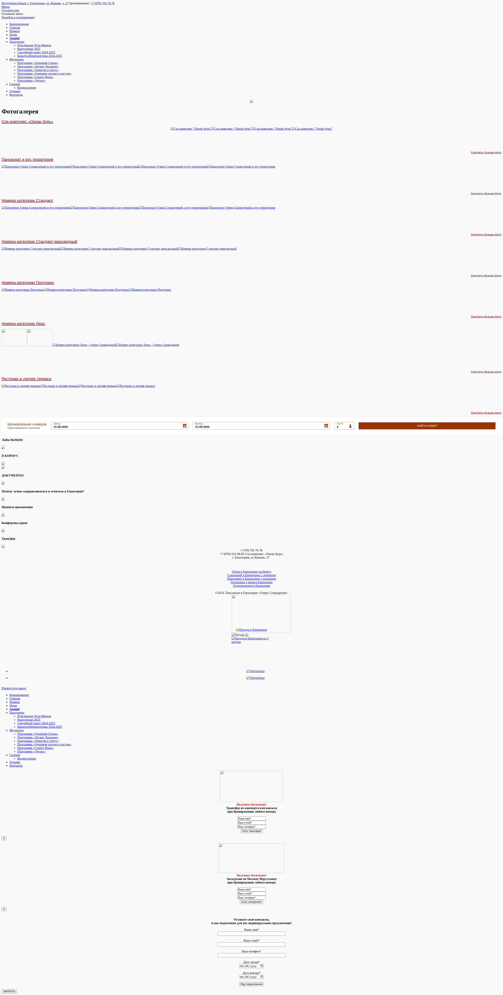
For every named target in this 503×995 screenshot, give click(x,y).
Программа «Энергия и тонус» (38, 70)
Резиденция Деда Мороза (34, 45)
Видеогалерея (26, 87)
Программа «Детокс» (31, 80)
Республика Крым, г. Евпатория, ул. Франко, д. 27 (35, 3)
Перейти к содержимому (18, 17)
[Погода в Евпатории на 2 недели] (251, 639)
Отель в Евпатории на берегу (251, 571)
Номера (14, 31)
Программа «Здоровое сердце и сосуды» (44, 73)
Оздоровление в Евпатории (251, 585)
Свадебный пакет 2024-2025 (36, 52)
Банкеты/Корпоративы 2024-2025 (39, 56)
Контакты (16, 94)
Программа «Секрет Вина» (35, 77)
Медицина (16, 59)
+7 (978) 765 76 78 (102, 3)
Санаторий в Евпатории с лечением (251, 575)
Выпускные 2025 (28, 48)
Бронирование (19, 24)
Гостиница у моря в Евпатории (252, 582)
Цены (13, 34)
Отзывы (14, 91)
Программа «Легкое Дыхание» (38, 66)
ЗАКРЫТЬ (9, 991)
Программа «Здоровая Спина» (37, 63)
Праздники (16, 41)
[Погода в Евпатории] (251, 629)
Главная (14, 27)
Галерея (14, 84)
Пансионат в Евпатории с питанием (251, 578)
